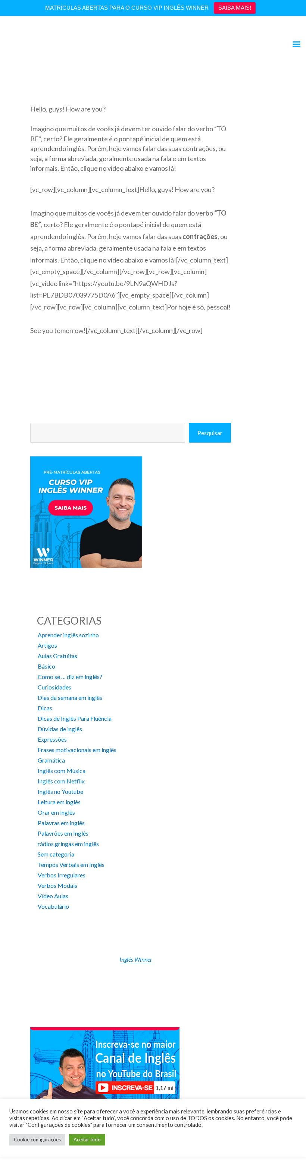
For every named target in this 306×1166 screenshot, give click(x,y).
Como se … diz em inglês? (70, 676)
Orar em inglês (56, 812)
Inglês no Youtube (60, 791)
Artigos (47, 645)
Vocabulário (53, 906)
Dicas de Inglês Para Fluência (75, 718)
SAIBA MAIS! (234, 7)
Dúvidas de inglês (60, 728)
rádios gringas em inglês (68, 843)
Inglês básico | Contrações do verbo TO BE (85, 94)
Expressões (52, 739)
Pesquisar (209, 432)
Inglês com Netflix (61, 781)
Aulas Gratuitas (57, 655)
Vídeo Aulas (53, 895)
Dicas (45, 707)
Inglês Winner (135, 959)
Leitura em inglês (59, 801)
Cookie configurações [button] (37, 1140)
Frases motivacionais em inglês (77, 749)
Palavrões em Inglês (63, 833)
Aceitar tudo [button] (87, 1140)
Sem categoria (56, 854)
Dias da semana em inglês (70, 697)
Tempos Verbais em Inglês (71, 864)
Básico (46, 666)
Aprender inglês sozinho (68, 634)
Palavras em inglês (61, 822)
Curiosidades (54, 687)
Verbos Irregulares (61, 875)
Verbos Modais (57, 885)
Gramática (51, 760)
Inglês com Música (61, 770)
